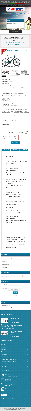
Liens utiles (4, 354)
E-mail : (5, 284)
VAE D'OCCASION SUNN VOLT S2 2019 (14, 40)
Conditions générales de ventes (8, 361)
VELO (22, 37)
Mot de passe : (4, 288)
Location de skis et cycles (8, 258)
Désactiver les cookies (20, 3)
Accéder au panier (15, 25)
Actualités (3, 349)
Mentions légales (5, 364)
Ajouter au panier (15, 142)
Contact (3, 356)
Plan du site (4, 366)
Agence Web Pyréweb (16, 409)
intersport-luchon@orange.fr (12, 380)
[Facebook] (4, 395)
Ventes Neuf (4, 261)
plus (17, 322)
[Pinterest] (2, 395)
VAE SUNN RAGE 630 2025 (16, 325)
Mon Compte (4, 281)
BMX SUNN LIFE (15, 319)
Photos (3, 352)
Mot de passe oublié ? (15, 297)
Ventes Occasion (14, 37)
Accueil (6, 37)
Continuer (12, 3)
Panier (9, 20)
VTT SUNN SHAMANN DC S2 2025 (16, 332)
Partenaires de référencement (8, 359)
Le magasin (4, 347)
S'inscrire (15, 295)
